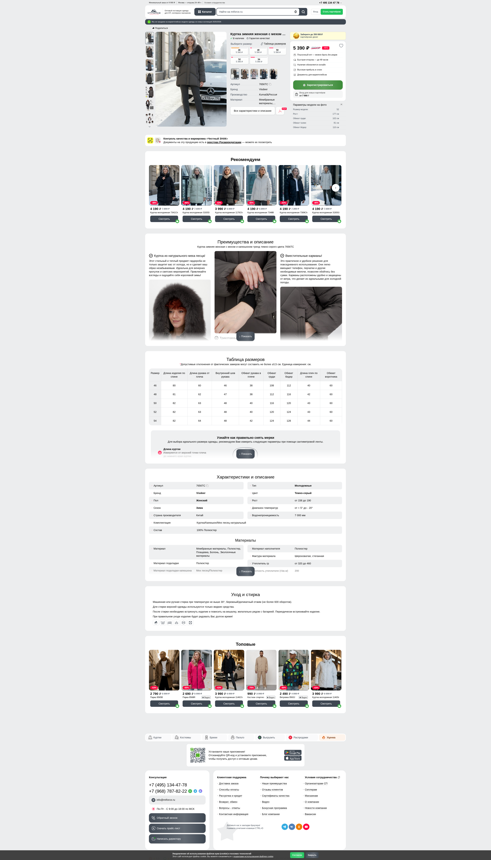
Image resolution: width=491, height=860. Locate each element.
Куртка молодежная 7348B (260, 212)
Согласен (297, 855)
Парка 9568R (189, 697)
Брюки (213, 737)
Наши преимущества (274, 783)
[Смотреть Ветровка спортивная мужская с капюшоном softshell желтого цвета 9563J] (293, 670)
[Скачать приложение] (293, 752)
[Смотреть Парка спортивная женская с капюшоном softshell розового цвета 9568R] (196, 670)
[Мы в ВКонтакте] (292, 827)
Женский (201, 500)
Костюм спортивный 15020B (257, 697)
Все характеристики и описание (252, 110)
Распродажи (301, 737)
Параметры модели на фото (310, 104)
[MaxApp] (201, 791)
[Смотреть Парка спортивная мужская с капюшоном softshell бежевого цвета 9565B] (164, 670)
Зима (199, 507)
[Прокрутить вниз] (149, 127)
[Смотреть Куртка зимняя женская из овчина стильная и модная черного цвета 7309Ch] (293, 185)
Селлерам (311, 789)
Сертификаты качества (275, 795)
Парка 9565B (156, 697)
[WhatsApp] (190, 791)
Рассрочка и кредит (230, 795)
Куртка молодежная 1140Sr (325, 697)
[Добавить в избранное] (341, 46)
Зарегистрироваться (320, 85)
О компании (312, 801)
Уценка (331, 737)
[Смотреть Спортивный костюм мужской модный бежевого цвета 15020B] (261, 670)
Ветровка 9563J (287, 697)
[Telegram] (195, 791)
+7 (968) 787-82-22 (168, 791)
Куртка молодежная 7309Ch (293, 212)
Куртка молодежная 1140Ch (229, 697)
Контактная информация (233, 814)
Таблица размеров (275, 43)
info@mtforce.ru (166, 799)
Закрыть (312, 855)
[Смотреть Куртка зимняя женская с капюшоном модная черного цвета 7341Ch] (164, 185)
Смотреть (164, 218)
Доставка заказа (228, 783)
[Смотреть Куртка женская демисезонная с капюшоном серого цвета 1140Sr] (326, 670)
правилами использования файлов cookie (253, 856)
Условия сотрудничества (321, 777)
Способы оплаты (229, 789)
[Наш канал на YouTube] (306, 827)
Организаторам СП (316, 783)
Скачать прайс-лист (168, 828)
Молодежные (303, 485)
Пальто (240, 737)
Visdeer (200, 493)
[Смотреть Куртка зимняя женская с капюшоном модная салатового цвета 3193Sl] (196, 185)
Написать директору (169, 838)
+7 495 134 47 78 (329, 2)
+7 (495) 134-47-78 (168, 784)
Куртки (157, 737)
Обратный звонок (167, 817)
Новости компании (316, 808)
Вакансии (310, 814)
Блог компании (271, 814)
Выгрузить (269, 737)
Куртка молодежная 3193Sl (196, 212)
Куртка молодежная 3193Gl (325, 212)
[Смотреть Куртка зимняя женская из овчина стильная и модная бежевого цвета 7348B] (261, 185)
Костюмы (185, 737)
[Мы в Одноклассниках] (299, 827)
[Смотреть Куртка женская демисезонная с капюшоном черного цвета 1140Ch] (229, 670)
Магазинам (311, 795)
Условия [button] (214, 3)
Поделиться (161, 28)
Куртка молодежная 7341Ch (164, 212)
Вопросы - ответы (229, 808)
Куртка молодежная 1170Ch (229, 212)
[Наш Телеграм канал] (285, 827)
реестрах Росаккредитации (224, 142)
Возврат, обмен (228, 801)
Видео (265, 801)
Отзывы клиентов (272, 789)
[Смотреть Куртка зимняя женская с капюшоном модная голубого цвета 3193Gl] (326, 185)
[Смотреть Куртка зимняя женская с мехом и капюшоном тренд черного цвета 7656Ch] (273, 74)
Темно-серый (303, 493)
